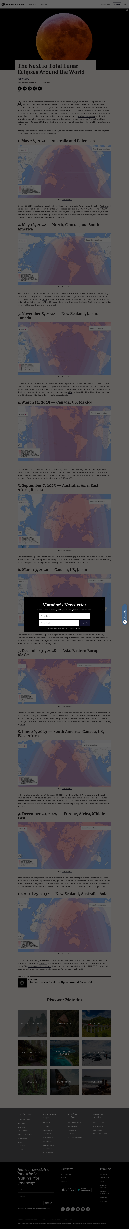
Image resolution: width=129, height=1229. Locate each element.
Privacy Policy (76, 628)
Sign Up (85, 623)
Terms (67, 628)
